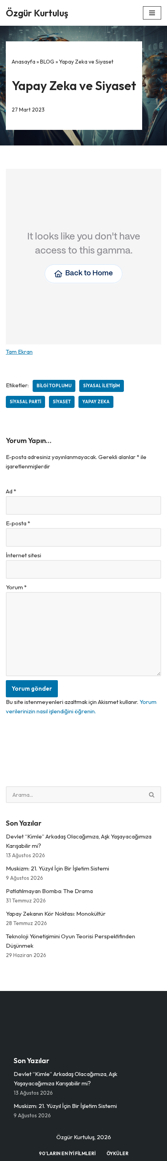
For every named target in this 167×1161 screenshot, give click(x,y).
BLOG (47, 61)
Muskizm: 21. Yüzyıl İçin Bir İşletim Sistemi (57, 868)
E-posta (18, 523)
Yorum (16, 587)
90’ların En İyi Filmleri (67, 1153)
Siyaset (62, 401)
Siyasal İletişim (101, 385)
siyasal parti (25, 401)
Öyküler (117, 1153)
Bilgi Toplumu (54, 385)
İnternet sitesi (23, 555)
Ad (11, 491)
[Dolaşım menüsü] (152, 12)
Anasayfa (23, 61)
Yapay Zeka (96, 401)
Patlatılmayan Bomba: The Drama (49, 891)
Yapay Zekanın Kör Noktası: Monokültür (56, 913)
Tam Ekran (19, 351)
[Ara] (152, 794)
